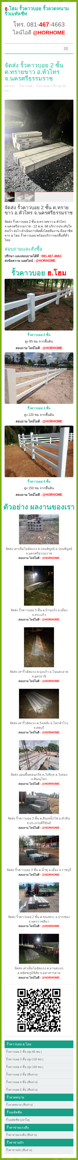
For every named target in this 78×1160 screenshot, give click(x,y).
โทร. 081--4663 (39, 24)
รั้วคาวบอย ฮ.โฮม (19, 1044)
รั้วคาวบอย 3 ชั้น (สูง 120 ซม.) (24, 1059)
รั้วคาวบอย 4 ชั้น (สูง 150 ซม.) (24, 1066)
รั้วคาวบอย (25, 86)
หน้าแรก (10, 86)
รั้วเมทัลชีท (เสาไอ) (18, 1119)
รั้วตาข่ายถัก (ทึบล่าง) (19, 1150)
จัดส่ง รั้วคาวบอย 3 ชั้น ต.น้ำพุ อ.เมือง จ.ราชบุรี (39, 870)
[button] (39, 1010)
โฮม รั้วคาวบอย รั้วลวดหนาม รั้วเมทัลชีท (37, 11)
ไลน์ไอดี (39, 33)
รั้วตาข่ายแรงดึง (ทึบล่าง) (21, 1134)
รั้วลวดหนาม (15, 1097)
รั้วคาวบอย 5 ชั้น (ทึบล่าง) (22, 1089)
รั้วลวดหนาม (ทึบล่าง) (19, 1104)
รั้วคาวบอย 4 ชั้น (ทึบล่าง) (22, 1082)
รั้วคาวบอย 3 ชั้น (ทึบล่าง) (22, 1074)
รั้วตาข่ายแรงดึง (18, 1127)
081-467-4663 (51, 256)
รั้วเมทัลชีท (14, 1112)
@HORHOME (46, 260)
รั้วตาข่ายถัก (15, 1142)
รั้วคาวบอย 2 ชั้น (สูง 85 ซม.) (24, 1051)
